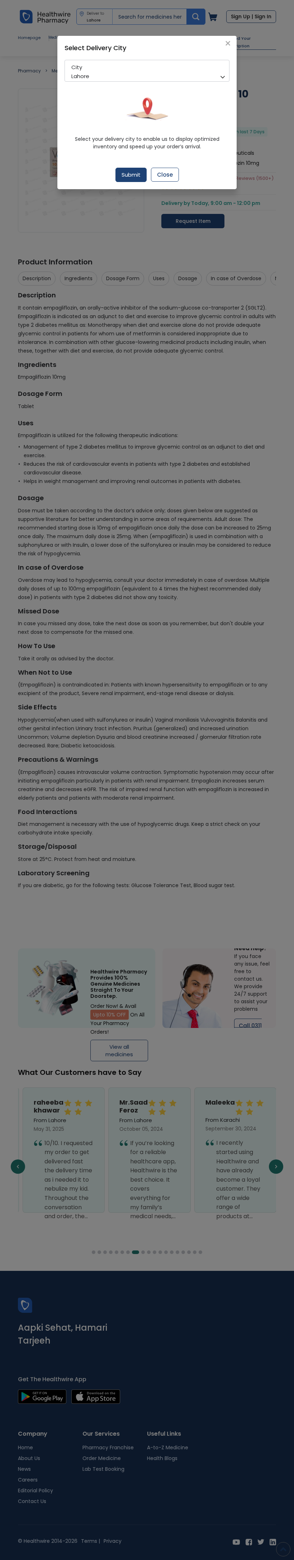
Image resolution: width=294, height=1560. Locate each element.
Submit (131, 174)
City (76, 67)
